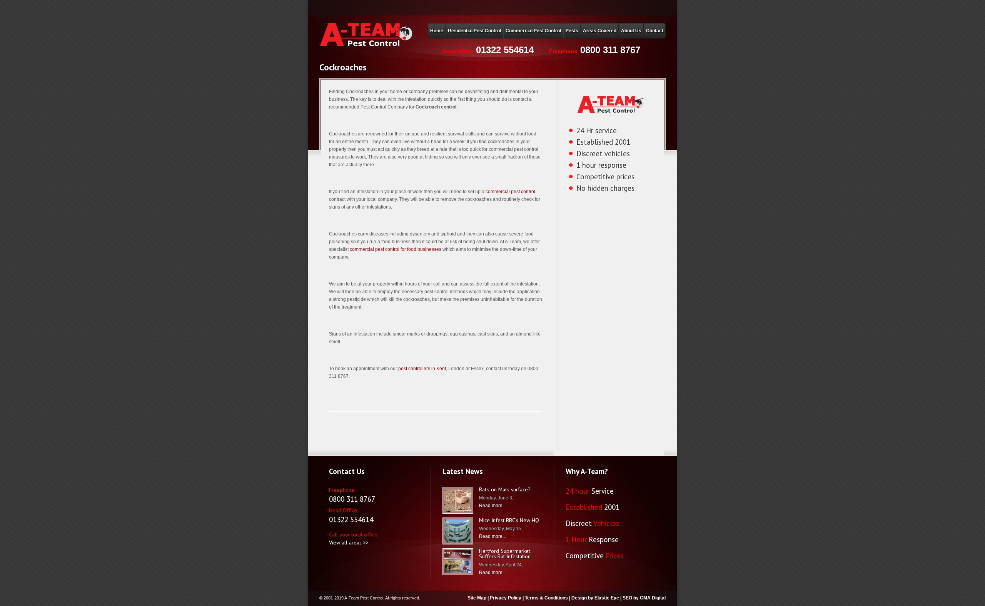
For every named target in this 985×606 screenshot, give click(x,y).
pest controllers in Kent (422, 368)
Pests (572, 30)
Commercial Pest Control (533, 30)
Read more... (492, 505)
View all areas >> (349, 542)
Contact (654, 30)
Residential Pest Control (474, 30)
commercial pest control (510, 191)
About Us (631, 30)
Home (436, 30)
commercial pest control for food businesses (395, 249)
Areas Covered (599, 30)
